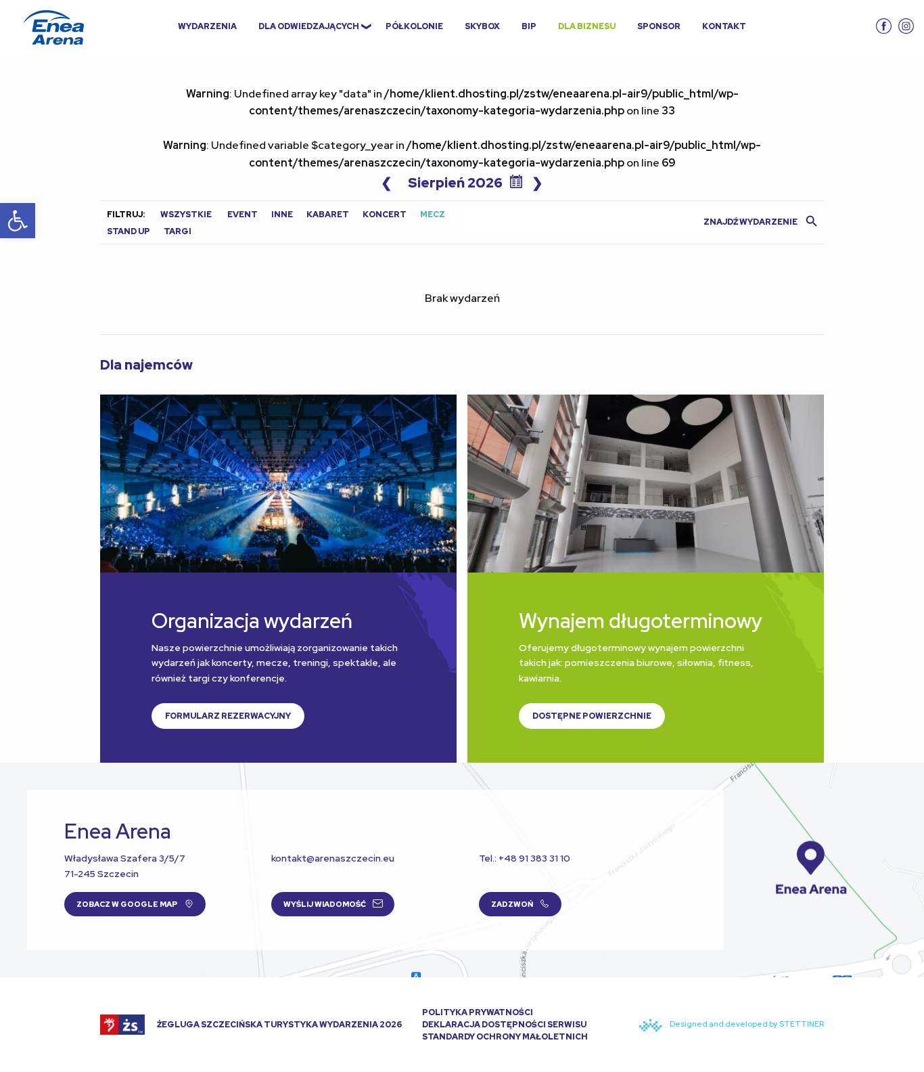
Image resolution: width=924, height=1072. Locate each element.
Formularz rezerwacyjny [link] (228, 716)
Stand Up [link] (128, 231)
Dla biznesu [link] (587, 26)
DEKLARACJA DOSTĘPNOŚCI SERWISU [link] (504, 1024)
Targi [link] (177, 231)
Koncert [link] (385, 214)
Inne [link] (282, 214)
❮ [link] (386, 183)
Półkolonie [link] (414, 26)
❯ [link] (537, 183)
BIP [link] (529, 26)
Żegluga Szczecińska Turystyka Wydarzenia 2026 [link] (279, 1024)
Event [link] (242, 214)
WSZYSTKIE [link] (186, 214)
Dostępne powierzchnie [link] (591, 716)
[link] (17, 220)
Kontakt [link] (724, 26)
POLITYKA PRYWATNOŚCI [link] (477, 1012)
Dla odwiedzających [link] (308, 26)
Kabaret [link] (327, 214)
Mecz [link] (432, 214)
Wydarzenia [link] (207, 26)
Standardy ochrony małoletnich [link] (505, 1036)
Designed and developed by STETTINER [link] (746, 1024)
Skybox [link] (482, 26)
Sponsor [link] (658, 26)
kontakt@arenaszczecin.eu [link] (332, 858)
